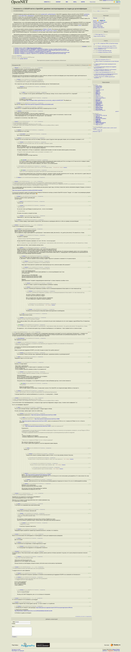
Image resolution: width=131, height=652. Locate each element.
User (23, 313)
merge (99, 129)
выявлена (86, 14)
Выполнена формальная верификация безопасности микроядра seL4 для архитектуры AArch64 (105, 74)
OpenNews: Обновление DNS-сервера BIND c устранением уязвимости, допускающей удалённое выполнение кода (41, 50)
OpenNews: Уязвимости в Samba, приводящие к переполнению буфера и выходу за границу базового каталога (40, 49)
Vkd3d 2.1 (98, 90)
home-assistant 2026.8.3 (101, 98)
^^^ (30, 79)
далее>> (117, 111)
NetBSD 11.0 (98, 121)
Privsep (85, 15)
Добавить (105, 650)
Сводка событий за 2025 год (99, 36)
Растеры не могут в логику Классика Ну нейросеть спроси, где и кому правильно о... (51, 459)
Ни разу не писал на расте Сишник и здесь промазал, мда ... (48, 464)
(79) (19, 65)
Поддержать (111, 650)
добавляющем (51, 14)
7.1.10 (97, 127)
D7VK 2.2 (98, 93)
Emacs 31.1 (98, 92)
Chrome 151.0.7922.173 (100, 110)
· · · (34, 67)
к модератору (40, 67)
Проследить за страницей (18, 650)
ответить (28, 67)
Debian (45, 29)
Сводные (105, 22)
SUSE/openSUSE (37, 30)
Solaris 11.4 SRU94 (100, 123)
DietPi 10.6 (98, 119)
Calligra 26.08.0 (99, 103)
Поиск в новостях (97, 24)
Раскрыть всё (85, 65)
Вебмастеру (117, 650)
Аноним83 (24, 159)
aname (23, 92)
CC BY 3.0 (19, 55)
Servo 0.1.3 (98, 96)
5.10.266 (94, 128)
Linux (98, 11)
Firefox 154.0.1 (99, 85)
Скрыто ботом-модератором (34, 177)
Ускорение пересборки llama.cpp (104, 50)
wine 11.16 (98, 100)
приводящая (30, 15)
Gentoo (48, 30)
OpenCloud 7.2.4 (99, 108)
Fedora (55, 30)
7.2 (96, 129)
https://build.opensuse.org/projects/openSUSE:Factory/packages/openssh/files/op (54, 607)
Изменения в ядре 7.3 (97, 131)
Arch (51, 30)
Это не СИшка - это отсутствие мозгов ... (41, 305)
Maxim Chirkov (116, 649)
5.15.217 (115, 127)
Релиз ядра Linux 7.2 (100, 34)
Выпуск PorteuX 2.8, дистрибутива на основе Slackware (107, 61)
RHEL (44, 30)
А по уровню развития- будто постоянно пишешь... (47, 468)
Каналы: (95, 20)
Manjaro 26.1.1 (99, 114)
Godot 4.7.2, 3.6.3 (99, 97)
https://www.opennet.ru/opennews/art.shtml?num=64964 (38, 474)
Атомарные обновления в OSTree (105, 52)
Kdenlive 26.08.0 (99, 107)
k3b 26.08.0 (98, 104)
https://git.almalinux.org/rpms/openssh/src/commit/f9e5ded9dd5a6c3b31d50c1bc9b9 (33, 610)
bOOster (21, 247)
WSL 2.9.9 (98, 88)
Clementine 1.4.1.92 (100, 89)
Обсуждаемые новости (106, 56)
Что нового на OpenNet (98, 23)
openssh (25, 58)
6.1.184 (111, 127)
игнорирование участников (79, 616)
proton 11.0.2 (98, 99)
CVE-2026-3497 (23, 15)
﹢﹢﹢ (31, 67)
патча (79, 25)
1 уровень (72, 65)
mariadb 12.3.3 (99, 87)
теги (94, 1)
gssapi (21, 58)
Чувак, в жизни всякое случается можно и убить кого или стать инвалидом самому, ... (42, 167)
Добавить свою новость (98, 27)
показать (65, 167)
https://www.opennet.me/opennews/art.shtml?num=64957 (38, 426)
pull (101, 129)
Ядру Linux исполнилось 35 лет (102, 59)
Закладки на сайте (16, 649)
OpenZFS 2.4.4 (99, 101)
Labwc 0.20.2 (98, 106)
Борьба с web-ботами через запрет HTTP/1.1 (107, 46)
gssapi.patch (44, 14)
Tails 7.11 (98, 116)
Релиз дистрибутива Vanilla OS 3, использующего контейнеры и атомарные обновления (105, 70)
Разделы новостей (97, 22)
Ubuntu (49, 29)
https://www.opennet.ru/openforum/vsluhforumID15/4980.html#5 (39, 104)
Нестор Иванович (21, 338)
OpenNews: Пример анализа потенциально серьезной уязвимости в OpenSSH (32, 51)
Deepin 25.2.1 (98, 120)
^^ (29, 79)
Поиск (91, 1)
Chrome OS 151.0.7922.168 (101, 115)
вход (107, 0)
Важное (106, 31)
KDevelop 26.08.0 (99, 105)
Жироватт (16, 67)
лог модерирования (88, 616)
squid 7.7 (98, 91)
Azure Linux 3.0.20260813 (101, 118)
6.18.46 (100, 127)
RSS (90, 65)
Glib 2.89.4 (98, 94)
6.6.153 (107, 127)
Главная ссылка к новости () (28, 48)
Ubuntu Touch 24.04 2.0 (101, 122)
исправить (84, 46)
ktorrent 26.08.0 (99, 109)
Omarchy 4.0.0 (99, 117)
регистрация (111, 0)
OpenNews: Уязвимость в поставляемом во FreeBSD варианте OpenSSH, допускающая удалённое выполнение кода (41, 52)
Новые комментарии (98, 26)
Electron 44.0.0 (99, 86)
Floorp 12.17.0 (99, 102)
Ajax (68, 65)
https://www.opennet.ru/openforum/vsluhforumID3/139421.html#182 (27, 190)
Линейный (77, 65)
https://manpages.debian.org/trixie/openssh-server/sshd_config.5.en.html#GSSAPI (44, 100)
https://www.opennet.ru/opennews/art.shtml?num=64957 (34, 421)
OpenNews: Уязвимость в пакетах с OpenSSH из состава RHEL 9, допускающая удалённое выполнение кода (40, 53)
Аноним (18, 79)
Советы (106, 40)
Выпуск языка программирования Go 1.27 (104, 72)
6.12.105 (104, 127)
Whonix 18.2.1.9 (99, 124)
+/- (80, 65)
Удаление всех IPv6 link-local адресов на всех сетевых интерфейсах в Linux (105, 48)
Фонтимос (17, 551)
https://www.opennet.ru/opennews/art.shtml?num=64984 (43, 414)
